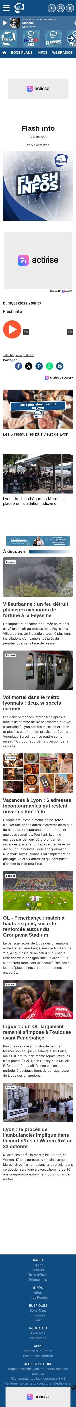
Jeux (38, 1320)
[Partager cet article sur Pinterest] (38, 368)
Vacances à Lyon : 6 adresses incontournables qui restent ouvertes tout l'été (37, 805)
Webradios (62, 52)
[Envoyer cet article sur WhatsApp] (48, 368)
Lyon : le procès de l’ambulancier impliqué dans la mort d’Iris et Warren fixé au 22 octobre (38, 1138)
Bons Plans (22, 52)
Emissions (38, 1315)
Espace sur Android (38, 1356)
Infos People (38, 1297)
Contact (38, 1270)
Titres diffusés (38, 1275)
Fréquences (38, 1280)
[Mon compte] (70, 8)
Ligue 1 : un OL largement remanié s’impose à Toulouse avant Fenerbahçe (37, 1032)
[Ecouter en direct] (52, 8)
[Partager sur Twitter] (27, 368)
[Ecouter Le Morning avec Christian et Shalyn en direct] (38, 541)
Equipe (38, 1265)
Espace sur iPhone (38, 1351)
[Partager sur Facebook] (17, 368)
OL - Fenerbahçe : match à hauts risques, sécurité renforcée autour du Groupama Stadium (33, 926)
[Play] (5, 22)
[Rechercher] (61, 8)
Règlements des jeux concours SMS (38, 1378)
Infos (42, 52)
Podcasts (38, 1333)
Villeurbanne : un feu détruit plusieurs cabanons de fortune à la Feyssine (35, 609)
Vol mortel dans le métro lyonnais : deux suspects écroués (32, 702)
